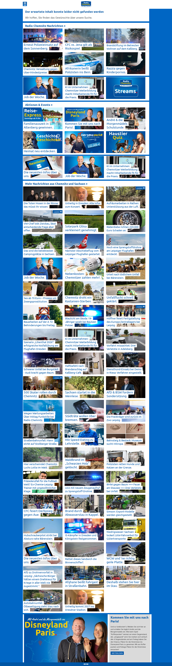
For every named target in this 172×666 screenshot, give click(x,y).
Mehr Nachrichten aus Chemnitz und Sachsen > (56, 184)
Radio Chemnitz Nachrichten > (45, 26)
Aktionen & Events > (39, 105)
